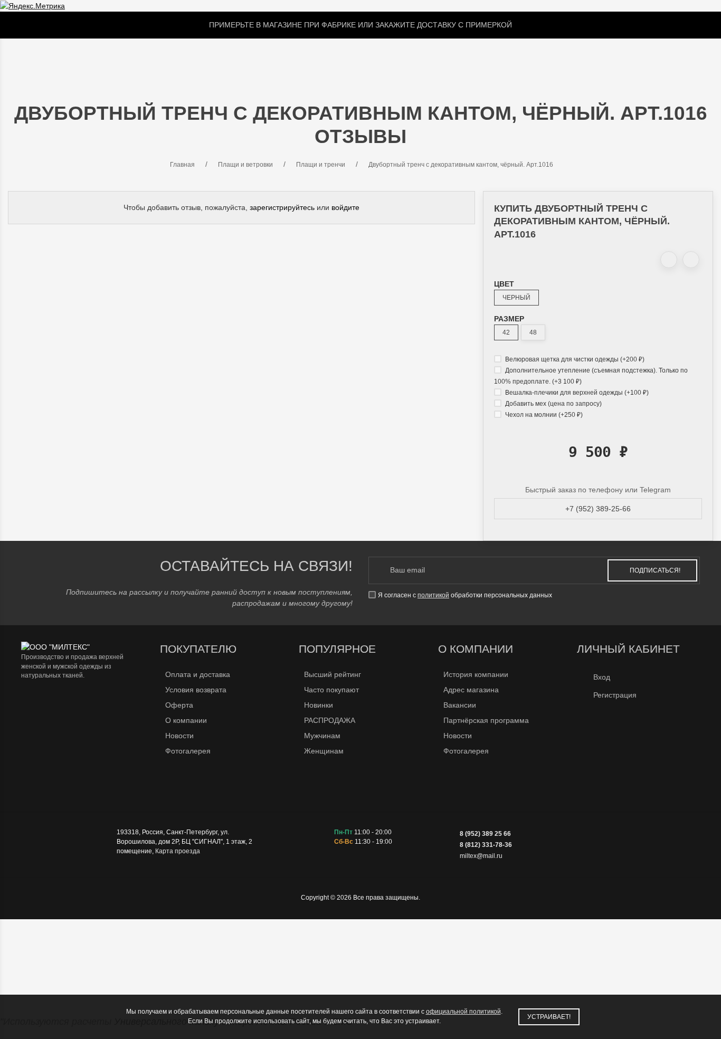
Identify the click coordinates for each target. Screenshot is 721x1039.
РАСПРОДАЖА (329, 720)
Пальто (134, 59)
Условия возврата (195, 689)
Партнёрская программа (486, 720)
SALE (93, 59)
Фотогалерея (188, 751)
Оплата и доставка (197, 674)
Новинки (318, 705)
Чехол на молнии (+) (543, 414)
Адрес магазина (471, 689)
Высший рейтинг (332, 674)
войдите (345, 207)
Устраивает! (549, 1017)
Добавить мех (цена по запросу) (553, 403)
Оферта (179, 705)
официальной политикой (463, 1011)
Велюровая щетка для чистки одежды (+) (574, 359)
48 (533, 332)
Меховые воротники (418, 59)
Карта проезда (177, 851)
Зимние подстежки (317, 59)
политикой (433, 595)
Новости (179, 735)
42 (506, 332)
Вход (601, 677)
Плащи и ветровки (213, 59)
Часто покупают (331, 689)
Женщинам (324, 751)
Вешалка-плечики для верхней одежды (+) (576, 392)
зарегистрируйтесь (282, 207)
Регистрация (615, 695)
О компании (186, 720)
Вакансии (459, 705)
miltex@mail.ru (481, 856)
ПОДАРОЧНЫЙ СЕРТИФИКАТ (532, 59)
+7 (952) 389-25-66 (598, 508)
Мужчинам (322, 735)
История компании (475, 674)
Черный (516, 297)
